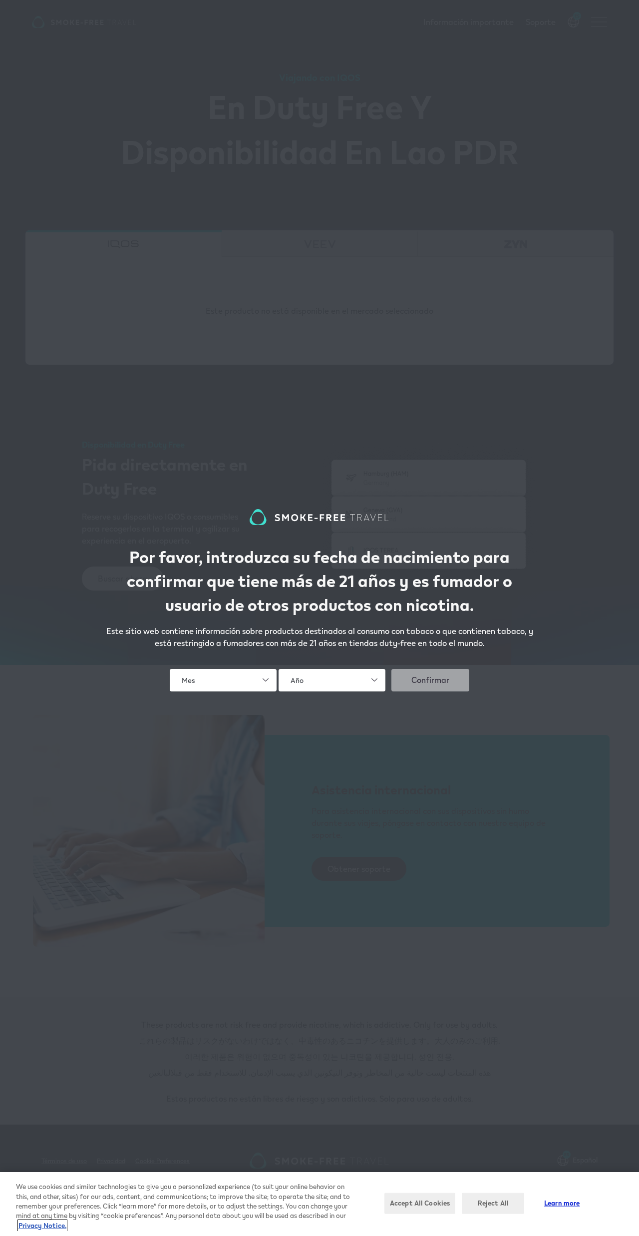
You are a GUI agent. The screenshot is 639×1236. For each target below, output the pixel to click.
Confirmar (430, 679)
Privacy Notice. (42, 1226)
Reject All (493, 1203)
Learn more (562, 1203)
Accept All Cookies (420, 1203)
